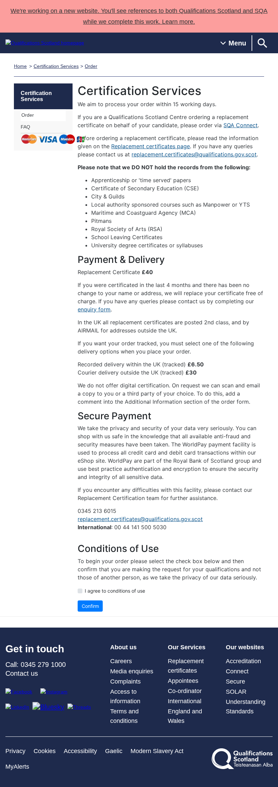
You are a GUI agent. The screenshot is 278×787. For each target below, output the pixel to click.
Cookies (45, 751)
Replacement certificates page (150, 146)
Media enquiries (131, 671)
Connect (237, 671)
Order (91, 66)
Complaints (125, 681)
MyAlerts (17, 766)
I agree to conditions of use (115, 591)
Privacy (15, 751)
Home (20, 66)
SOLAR (236, 691)
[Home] (44, 42)
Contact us (21, 673)
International (184, 701)
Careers (121, 661)
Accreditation (243, 661)
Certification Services (56, 66)
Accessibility (80, 751)
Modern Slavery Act (157, 751)
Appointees (183, 680)
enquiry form (94, 309)
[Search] (262, 43)
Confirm (90, 606)
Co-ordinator (185, 691)
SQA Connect (240, 125)
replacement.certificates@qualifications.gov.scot (194, 154)
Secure (235, 681)
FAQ (25, 127)
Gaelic (113, 751)
